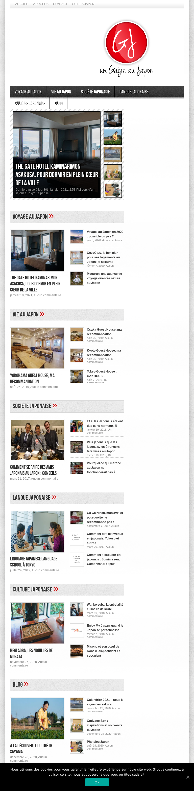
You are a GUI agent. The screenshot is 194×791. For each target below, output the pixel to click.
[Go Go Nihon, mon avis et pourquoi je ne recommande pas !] (77, 524)
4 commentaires (112, 240)
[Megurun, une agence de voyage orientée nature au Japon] (77, 284)
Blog (58, 103)
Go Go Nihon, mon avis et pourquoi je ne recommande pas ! (105, 517)
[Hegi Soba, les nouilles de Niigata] (37, 646)
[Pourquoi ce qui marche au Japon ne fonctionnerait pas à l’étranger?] (77, 474)
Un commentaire (99, 431)
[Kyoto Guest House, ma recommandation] (77, 361)
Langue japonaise (133, 92)
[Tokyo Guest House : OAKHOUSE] (77, 382)
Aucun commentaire (47, 295)
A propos (40, 4)
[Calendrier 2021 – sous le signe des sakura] (77, 710)
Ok (97, 782)
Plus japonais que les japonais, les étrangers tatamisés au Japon (103, 446)
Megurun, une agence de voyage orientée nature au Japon (104, 278)
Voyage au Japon (28, 92)
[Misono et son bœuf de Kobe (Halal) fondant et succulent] (77, 657)
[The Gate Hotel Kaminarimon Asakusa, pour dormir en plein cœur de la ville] (37, 273)
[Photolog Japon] (77, 752)
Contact (60, 4)
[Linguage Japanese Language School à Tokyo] (37, 554)
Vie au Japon (61, 92)
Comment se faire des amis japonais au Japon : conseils (33, 470)
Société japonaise (95, 92)
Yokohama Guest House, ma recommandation (32, 379)
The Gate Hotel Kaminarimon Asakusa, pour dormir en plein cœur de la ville (56, 174)
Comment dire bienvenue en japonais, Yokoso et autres (105, 538)
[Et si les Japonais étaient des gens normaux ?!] (77, 432)
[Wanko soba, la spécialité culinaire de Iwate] (77, 615)
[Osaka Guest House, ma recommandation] (77, 340)
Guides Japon (83, 4)
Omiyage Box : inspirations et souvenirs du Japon (105, 725)
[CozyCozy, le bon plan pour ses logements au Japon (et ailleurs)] (77, 263)
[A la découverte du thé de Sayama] (37, 741)
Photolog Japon (98, 742)
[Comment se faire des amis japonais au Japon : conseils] (37, 462)
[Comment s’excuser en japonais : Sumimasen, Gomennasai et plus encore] (77, 565)
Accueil (22, 4)
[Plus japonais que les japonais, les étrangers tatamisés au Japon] (77, 453)
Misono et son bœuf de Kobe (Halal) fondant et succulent (103, 651)
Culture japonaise (30, 103)
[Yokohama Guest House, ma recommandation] (37, 371)
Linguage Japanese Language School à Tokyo (33, 562)
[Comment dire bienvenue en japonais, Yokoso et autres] (77, 545)
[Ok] (187, 777)
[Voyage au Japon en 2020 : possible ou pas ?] (77, 242)
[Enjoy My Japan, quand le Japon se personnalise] (77, 636)
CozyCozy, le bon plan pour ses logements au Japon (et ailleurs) (103, 257)
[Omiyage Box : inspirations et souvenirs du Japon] (77, 731)
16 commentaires (97, 381)
